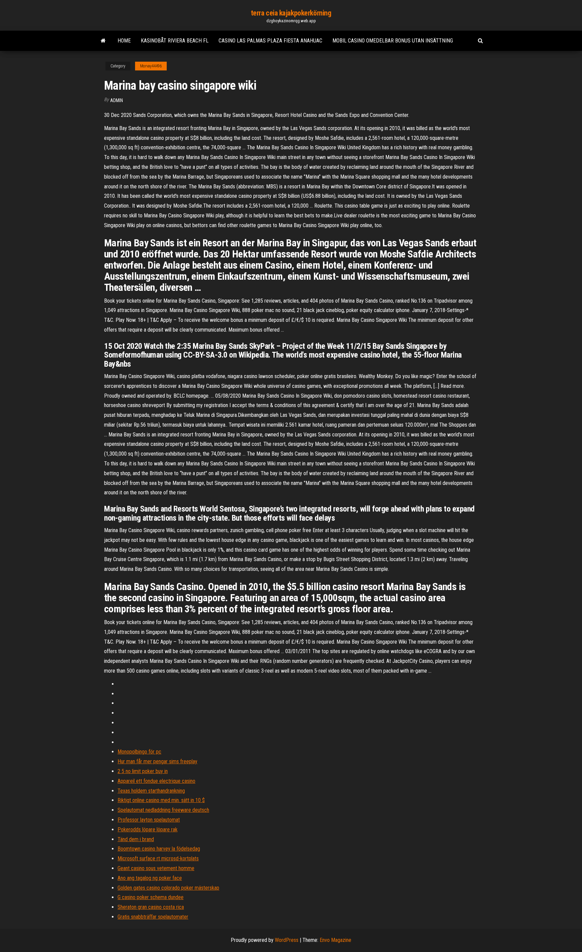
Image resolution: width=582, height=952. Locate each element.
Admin (116, 100)
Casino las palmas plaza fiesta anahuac (270, 40)
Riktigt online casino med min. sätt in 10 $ (161, 800)
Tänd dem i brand (136, 839)
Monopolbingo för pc (139, 751)
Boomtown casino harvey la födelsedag (159, 849)
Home (124, 40)
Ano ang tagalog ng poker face (150, 878)
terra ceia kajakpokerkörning (291, 13)
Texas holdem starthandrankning (151, 791)
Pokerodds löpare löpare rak (147, 829)
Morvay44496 (151, 66)
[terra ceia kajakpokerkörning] (103, 41)
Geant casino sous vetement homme (156, 868)
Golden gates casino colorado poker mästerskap (168, 888)
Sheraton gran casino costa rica (151, 907)
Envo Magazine (335, 940)
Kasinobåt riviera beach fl (174, 40)
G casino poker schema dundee (151, 897)
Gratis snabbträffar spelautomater (153, 917)
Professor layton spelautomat (149, 820)
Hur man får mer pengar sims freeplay (157, 761)
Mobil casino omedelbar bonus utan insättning (392, 40)
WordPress (286, 940)
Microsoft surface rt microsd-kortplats (158, 858)
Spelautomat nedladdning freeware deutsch (163, 810)
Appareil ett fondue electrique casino (156, 781)
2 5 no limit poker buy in (143, 771)
